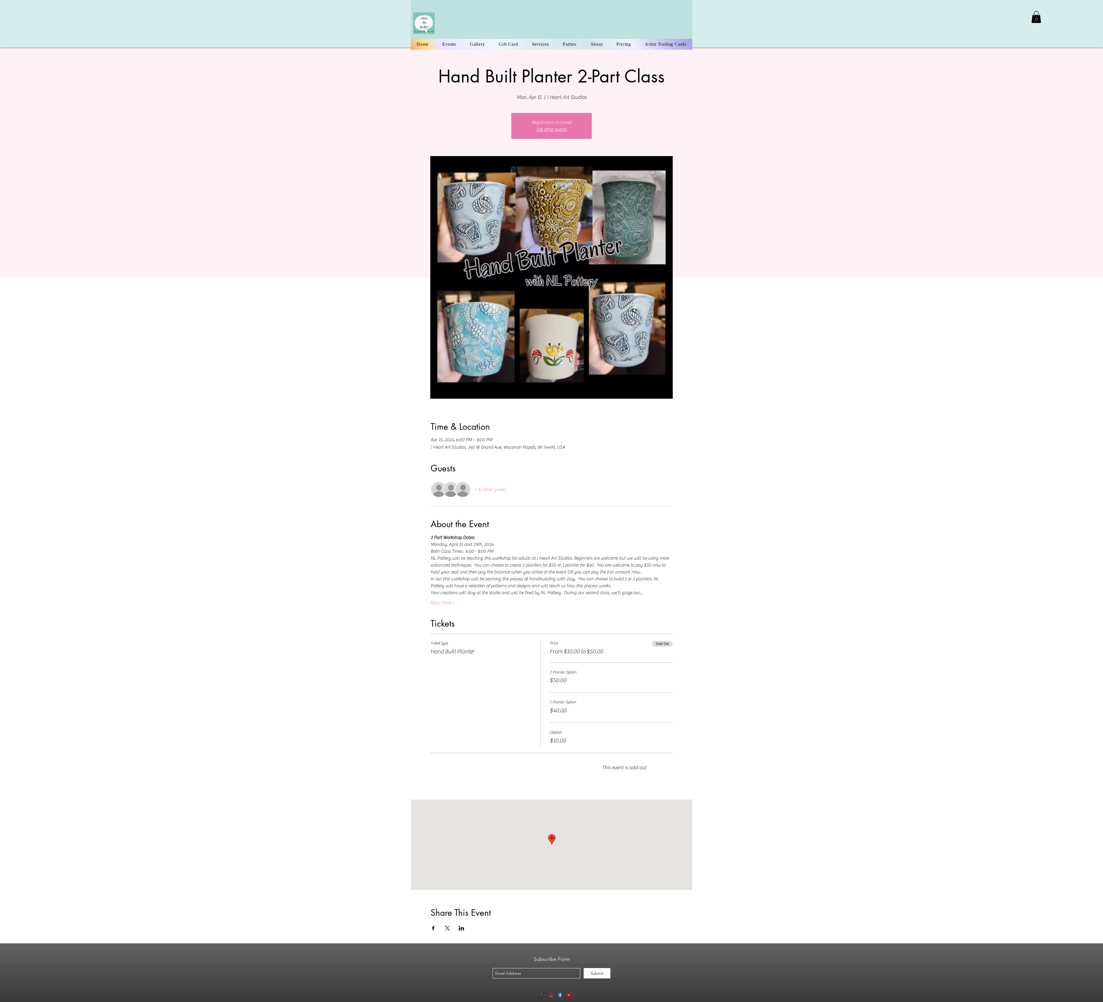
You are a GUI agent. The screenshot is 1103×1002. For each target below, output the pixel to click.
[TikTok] (543, 995)
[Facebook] (560, 995)
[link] (1036, 17)
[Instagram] (551, 995)
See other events (551, 129)
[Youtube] (569, 995)
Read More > (443, 602)
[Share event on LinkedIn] (461, 928)
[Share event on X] (447, 928)
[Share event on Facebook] (433, 928)
